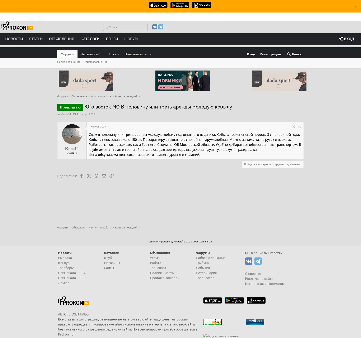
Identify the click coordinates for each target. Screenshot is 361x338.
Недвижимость (162, 273)
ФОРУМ (131, 39)
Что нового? (90, 54)
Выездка (65, 258)
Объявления (61, 39)
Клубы (109, 258)
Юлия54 (66, 114)
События (203, 268)
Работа (155, 263)
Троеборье (66, 268)
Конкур (64, 263)
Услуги (155, 258)
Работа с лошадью (211, 258)
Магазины (112, 263)
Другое (63, 283)
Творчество (205, 278)
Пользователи (136, 54)
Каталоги (90, 39)
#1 (299, 126)
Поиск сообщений (95, 62)
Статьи (36, 39)
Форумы (67, 54)
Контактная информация (265, 283)
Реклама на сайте (259, 278)
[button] (103, 54)
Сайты (109, 268)
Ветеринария (206, 273)
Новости (14, 39)
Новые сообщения (68, 62)
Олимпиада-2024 (72, 273)
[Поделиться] (294, 127)
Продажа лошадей (164, 278)
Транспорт (158, 268)
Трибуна (202, 263)
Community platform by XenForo (180, 241)
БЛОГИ (112, 39)
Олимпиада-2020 (72, 278)
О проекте (253, 273)
